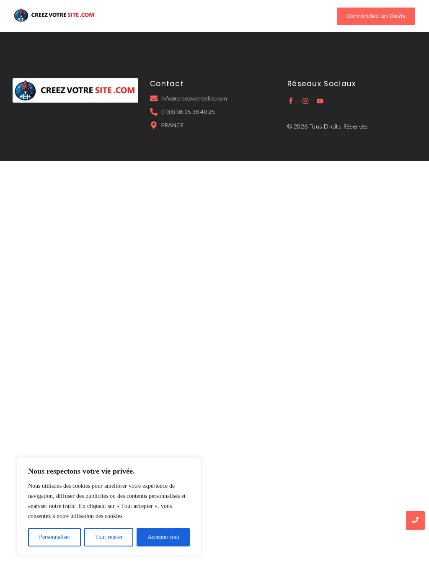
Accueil (137, 16)
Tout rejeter (109, 537)
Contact (281, 16)
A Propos (170, 16)
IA (256, 16)
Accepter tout (163, 537)
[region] (109, 506)
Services (206, 16)
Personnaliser (54, 537)
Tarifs (236, 16)
